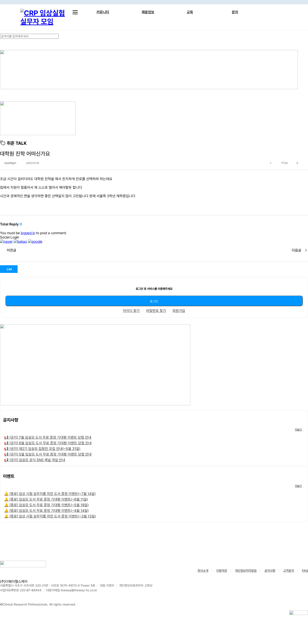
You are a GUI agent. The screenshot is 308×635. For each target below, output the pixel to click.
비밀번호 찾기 (156, 310)
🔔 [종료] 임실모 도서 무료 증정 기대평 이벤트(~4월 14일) (46, 510)
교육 (190, 12)
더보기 (298, 429)
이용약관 (221, 570)
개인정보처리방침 (246, 570)
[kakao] (20, 241)
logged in (28, 233)
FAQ (305, 570)
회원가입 (178, 310)
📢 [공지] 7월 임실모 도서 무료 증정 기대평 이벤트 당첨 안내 (47, 437)
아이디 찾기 (131, 310)
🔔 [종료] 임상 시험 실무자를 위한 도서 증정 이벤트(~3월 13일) (50, 516)
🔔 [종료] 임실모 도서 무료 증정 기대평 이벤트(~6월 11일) (46, 499)
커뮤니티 (103, 12)
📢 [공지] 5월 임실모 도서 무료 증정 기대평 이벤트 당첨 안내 (48, 454)
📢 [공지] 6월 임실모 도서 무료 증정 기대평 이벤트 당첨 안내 (48, 443)
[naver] (6, 241)
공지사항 (269, 570)
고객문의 (288, 570)
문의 (235, 12)
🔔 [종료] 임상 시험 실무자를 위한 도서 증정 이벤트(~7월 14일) (50, 494)
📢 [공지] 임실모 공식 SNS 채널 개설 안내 (34, 460)
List (9, 269)
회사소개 (203, 570)
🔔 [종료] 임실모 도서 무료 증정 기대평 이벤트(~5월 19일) (46, 505)
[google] (35, 241)
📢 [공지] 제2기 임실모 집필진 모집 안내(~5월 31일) (42, 449)
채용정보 (148, 12)
